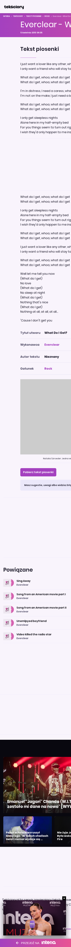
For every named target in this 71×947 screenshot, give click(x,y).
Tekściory (18, 16)
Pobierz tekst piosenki (38, 472)
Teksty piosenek (33, 16)
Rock (47, 16)
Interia (6, 16)
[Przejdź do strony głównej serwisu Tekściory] (14, 6)
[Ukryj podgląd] (64, 898)
